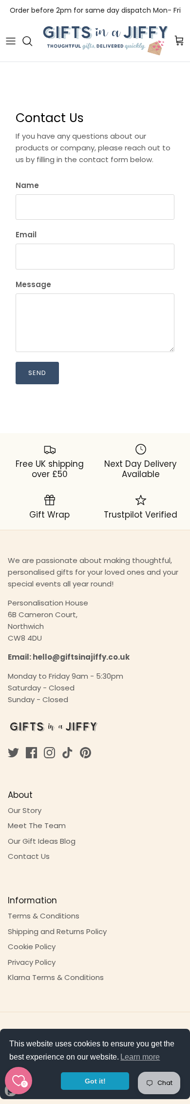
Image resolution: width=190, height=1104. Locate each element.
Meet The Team (37, 825)
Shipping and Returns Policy (57, 931)
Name (27, 185)
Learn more (140, 1057)
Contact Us (29, 856)
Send (37, 372)
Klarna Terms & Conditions (56, 977)
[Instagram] (49, 752)
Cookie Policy (32, 946)
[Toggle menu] (10, 41)
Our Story (24, 810)
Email (26, 234)
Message (33, 284)
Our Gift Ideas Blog (42, 841)
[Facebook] (31, 752)
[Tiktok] (67, 752)
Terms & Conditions (43, 916)
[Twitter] (13, 752)
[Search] (32, 41)
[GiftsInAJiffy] (106, 41)
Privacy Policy (32, 962)
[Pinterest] (85, 752)
